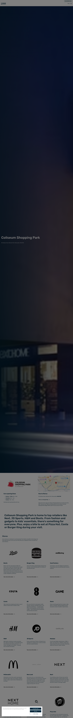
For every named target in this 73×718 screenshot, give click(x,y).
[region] (22, 711)
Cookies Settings (35, 713)
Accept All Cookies (35, 708)
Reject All (35, 711)
